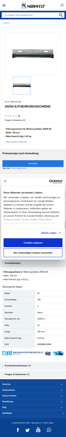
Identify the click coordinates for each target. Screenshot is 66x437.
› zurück (6, 23)
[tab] (33, 263)
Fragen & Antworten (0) (15, 120)
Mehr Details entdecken (16, 142)
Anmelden (33, 163)
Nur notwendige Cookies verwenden (33, 252)
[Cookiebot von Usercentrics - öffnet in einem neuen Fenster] (49, 182)
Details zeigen (48, 233)
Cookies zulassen (33, 242)
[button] (33, 263)
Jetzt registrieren (19, 168)
